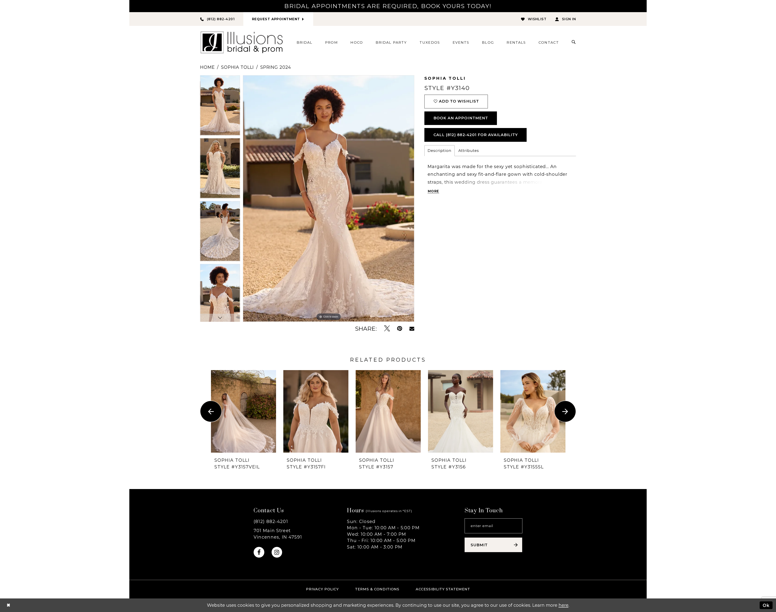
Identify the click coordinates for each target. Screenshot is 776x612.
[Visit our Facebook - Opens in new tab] (259, 552)
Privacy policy (322, 589)
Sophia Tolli (237, 67)
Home (207, 67)
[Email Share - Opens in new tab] (411, 328)
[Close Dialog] (8, 605)
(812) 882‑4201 (271, 521)
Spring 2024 (275, 67)
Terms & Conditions (377, 589)
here (563, 605)
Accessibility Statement (443, 589)
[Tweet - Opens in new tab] (387, 328)
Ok (766, 605)
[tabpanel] (220, 106)
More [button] (433, 191)
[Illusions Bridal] (241, 42)
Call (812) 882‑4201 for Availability (475, 134)
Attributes (468, 150)
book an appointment (460, 118)
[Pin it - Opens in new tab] (399, 328)
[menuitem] (304, 42)
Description (439, 150)
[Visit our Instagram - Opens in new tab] (277, 552)
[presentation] (243, 411)
